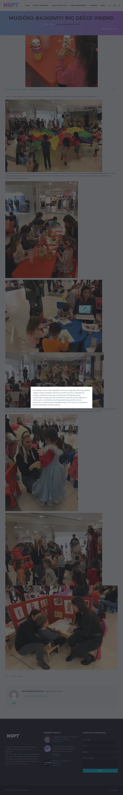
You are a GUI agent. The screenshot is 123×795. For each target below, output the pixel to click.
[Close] (92, 385)
